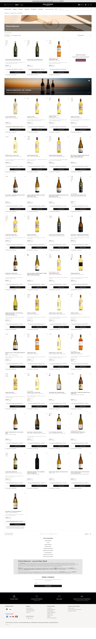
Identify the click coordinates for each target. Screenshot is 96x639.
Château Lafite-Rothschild (48, 548)
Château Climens (79, 353)
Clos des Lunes (18, 60)
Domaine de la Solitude (18, 472)
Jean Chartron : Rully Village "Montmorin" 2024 (15, 195)
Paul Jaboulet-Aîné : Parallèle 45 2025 (56, 392)
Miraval (48, 542)
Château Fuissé (81, 394)
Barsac (53, 60)
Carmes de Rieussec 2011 (54, 273)
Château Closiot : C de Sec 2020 (55, 352)
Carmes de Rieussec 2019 (10, 116)
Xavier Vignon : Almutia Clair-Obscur (34, 432)
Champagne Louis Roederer (48, 556)
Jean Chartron (80, 157)
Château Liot (36, 117)
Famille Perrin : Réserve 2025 (11, 273)
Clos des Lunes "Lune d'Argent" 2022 (34, 59)
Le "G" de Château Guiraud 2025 (55, 432)
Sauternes (10, 117)
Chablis (32, 275)
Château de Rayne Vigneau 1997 (55, 155)
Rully (9, 196)
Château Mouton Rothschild (48, 550)
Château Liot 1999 (30, 116)
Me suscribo (48, 585)
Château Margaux (48, 540)
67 (55, 533)
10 (49, 533)
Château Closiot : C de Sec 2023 (11, 155)
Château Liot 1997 (52, 116)
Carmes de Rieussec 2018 (32, 155)
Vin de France (7, 315)
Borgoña (72, 157)
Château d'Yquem (48, 546)
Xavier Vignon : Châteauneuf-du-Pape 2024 (80, 234)
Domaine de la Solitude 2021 (11, 471)
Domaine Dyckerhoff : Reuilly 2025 (78, 432)
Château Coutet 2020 (31, 312)
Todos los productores (9, 622)
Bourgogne (76, 157)
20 (51, 533)
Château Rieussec (15, 117)
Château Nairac (57, 60)
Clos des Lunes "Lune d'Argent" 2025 (56, 234)
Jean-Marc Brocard (37, 275)
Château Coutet (79, 117)
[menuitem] (7, 9)
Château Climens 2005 (75, 352)
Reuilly (74, 433)
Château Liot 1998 (74, 312)
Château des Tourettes (13, 315)
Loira (71, 433)
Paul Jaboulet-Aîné (64, 393)
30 (53, 533)
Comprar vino (7, 13)
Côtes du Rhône (13, 274)
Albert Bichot (15, 512)
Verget (37, 197)
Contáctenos (49, 608)
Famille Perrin (19, 274)
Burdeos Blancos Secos (12, 60)
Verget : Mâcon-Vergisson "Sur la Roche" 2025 (58, 471)
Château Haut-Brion (48, 544)
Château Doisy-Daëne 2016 (10, 234)
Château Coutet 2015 (31, 234)
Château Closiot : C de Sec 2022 (33, 392)
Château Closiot (19, 156)
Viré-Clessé (10, 512)
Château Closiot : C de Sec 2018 (55, 312)
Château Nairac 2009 (31, 352)
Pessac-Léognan (11, 472)
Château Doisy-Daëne (14, 235)
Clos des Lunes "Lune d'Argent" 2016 (12, 59)
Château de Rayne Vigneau (60, 156)
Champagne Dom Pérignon (48, 554)
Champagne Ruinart (48, 552)
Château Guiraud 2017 (75, 273)
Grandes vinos (13, 13)
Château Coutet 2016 (75, 116)
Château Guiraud (80, 274)
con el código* (45, 1)
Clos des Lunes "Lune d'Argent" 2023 (78, 195)
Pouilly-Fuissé (33, 197)
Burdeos (6, 60)
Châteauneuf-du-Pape (80, 235)
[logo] (48, 4)
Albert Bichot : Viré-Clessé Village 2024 (13, 511)
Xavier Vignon (87, 235)
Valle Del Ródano (73, 235)
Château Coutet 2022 (9, 392)
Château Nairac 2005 (53, 59)
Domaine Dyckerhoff (79, 433)
